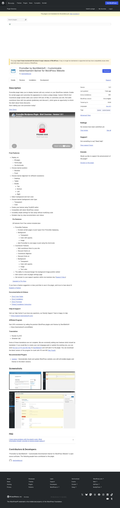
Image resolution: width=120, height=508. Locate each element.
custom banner (106, 110)
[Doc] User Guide (17, 296)
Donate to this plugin (87, 163)
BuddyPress (97, 487)
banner (99, 110)
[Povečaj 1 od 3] (39, 374)
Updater (14, 359)
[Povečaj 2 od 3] (73, 374)
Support (108, 80)
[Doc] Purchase (17, 302)
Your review (84, 130)
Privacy (9, 487)
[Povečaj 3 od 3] (73, 393)
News (8, 481)
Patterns (31, 487)
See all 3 (108, 106)
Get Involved (75, 479)
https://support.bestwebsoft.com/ (22, 316)
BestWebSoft (37, 348)
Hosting (9, 484)
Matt (95, 481)
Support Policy (60, 277)
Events (74, 481)
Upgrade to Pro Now (19, 281)
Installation (32, 80)
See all (109, 130)
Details (13, 80)
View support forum (86, 145)
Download (107, 71)
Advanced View (85, 115)
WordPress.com (98, 479)
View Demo (13, 109)
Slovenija (26, 497)
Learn (51, 479)
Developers (53, 484)
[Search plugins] (25, 19)
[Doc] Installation (17, 299)
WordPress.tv (54, 487)
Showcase (32, 479)
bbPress (96, 484)
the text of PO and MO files (22, 348)
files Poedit (51, 350)
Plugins (31, 484)
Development (44, 80)
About (9, 479)
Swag (74, 487)
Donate (74, 484)
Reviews (22, 80)
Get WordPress (112, 3)
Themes (31, 481)
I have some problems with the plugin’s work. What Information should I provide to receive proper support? (27, 440)
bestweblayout (26, 74)
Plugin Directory (11, 9)
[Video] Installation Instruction (21, 304)
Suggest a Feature (15, 288)
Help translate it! (74, 14)
